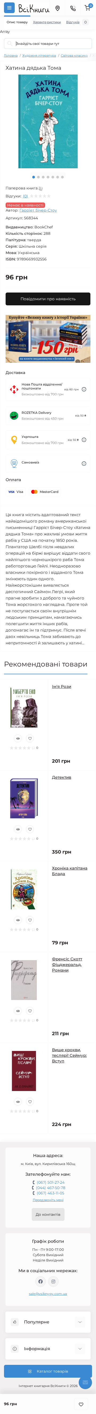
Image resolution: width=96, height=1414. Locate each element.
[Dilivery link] (84, 389)
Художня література (39, 55)
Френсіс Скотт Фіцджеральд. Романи (67, 964)
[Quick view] (18, 738)
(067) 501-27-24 (51, 1182)
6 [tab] (57, 177)
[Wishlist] (30, 738)
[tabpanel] (48, 121)
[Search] (10, 43)
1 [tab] (33, 177)
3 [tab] (43, 177)
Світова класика (74, 55)
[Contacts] (73, 7)
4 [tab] (48, 177)
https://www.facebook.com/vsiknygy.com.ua (40, 1281)
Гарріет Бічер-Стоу (38, 210)
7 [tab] (62, 177)
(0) (25, 196)
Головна (11, 55)
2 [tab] (38, 177)
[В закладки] (81, 1404)
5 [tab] (52, 177)
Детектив (61, 777)
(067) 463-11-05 (50, 1193)
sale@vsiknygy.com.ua (48, 1294)
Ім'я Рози (61, 686)
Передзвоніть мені (48, 1200)
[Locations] (57, 7)
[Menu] (9, 7)
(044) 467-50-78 (50, 1187)
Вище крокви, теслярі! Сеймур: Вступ (69, 1055)
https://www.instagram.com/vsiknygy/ (53, 1281)
